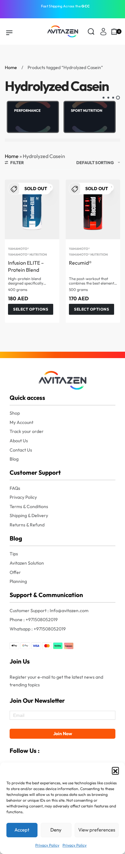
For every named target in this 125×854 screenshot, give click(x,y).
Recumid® (80, 263)
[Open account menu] (103, 32)
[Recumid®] (93, 209)
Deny (56, 830)
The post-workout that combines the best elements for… (92, 281)
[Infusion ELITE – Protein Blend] (32, 209)
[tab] (117, 97)
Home (11, 67)
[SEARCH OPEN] (91, 31)
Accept (21, 830)
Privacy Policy (47, 845)
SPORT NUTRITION (86, 110)
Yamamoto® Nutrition (27, 254)
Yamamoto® (18, 249)
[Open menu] (9, 32)
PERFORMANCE (27, 110)
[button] (115, 770)
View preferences (96, 830)
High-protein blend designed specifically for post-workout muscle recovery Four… (29, 281)
